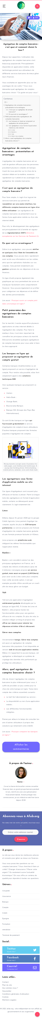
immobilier (6, 930)
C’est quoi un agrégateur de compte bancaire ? (21, 111)
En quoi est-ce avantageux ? (18, 114)
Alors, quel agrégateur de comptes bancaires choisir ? (18, 139)
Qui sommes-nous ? (10, 988)
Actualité (6, 891)
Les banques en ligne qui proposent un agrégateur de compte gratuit (22, 122)
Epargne (5, 918)
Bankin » (14, 132)
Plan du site (7, 985)
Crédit (4, 913)
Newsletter (6, 991)
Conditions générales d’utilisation (15, 994)
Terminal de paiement (11, 935)
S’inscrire (21, 839)
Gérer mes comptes (17, 136)
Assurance (6, 896)
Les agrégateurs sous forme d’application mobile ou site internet (23, 127)
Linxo (13, 130)
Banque (5, 902)
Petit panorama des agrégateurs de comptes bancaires (18, 118)
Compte (5, 907)
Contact (5, 982)
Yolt (13, 134)
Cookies (5, 997)
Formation (6, 924)
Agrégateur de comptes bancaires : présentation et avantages (18, 106)
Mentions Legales (9, 1000)
